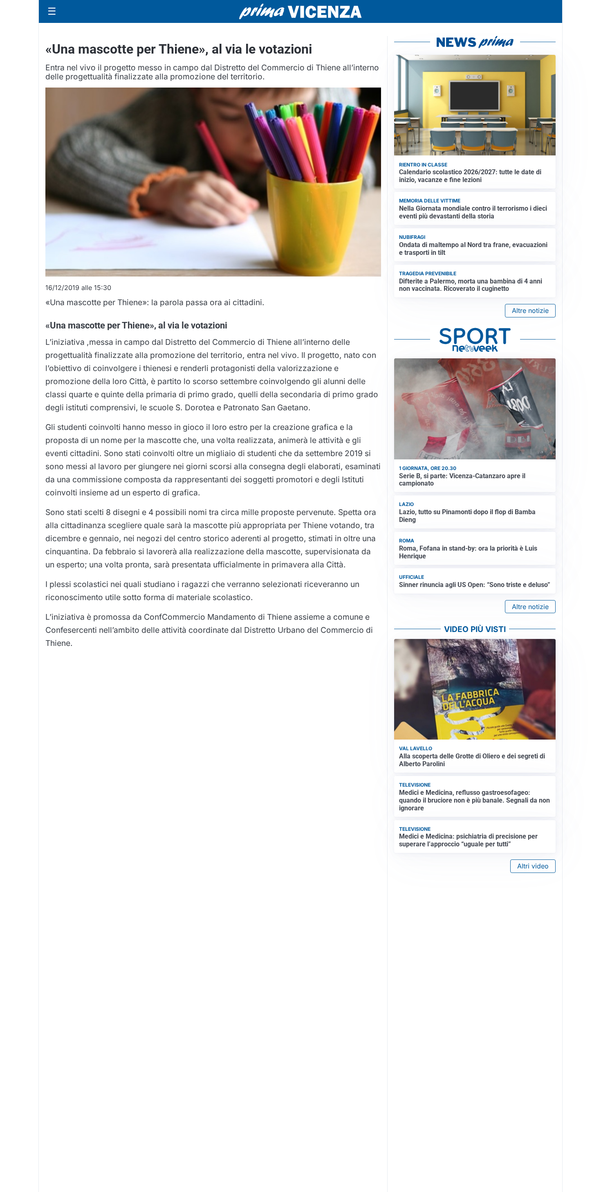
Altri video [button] (533, 866)
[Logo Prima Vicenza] (300, 11)
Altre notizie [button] (530, 310)
